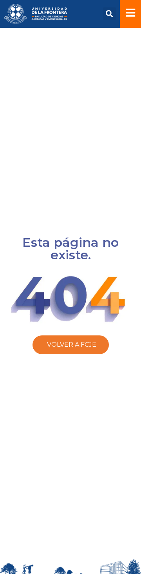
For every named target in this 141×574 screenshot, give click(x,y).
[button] (109, 13)
